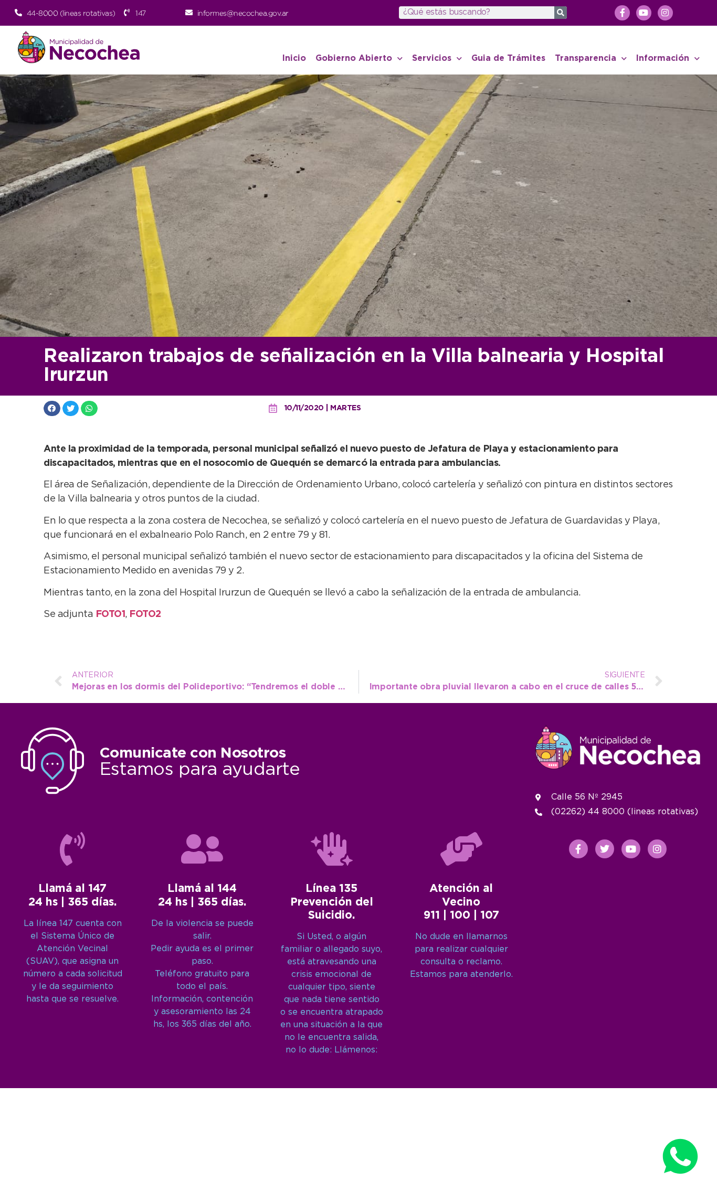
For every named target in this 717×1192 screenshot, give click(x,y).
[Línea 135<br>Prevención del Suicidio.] (332, 849)
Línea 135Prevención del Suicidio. (331, 902)
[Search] (560, 12)
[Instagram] (665, 12)
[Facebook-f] (622, 12)
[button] (52, 408)
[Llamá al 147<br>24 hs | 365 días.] (72, 849)
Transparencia (585, 58)
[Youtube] (643, 12)
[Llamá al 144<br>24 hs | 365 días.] (202, 849)
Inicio (294, 58)
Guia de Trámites (508, 58)
